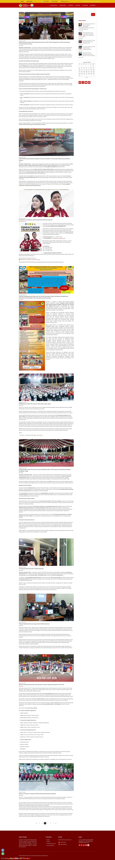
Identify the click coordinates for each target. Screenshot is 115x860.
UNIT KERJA (70, 5)
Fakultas (78, 5)
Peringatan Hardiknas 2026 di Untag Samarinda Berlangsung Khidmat (89, 48)
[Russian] (22, 858)
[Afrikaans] (2, 858)
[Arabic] (3, 858)
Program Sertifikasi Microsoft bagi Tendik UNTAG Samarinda (34, 624)
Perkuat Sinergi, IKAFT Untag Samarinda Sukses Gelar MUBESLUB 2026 (89, 42)
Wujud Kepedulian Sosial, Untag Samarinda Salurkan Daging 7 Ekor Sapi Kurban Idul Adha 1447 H (86, 34)
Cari (93, 14)
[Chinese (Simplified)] (5, 858)
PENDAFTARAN (63, 5)
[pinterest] (89, 82)
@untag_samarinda (36, 259)
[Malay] (19, 858)
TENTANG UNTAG (53, 5)
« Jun (86, 77)
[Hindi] (10, 858)
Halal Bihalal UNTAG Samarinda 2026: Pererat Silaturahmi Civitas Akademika (89, 54)
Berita (20, 45)
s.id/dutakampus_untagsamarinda (58, 238)
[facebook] (83, 82)
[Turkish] (26, 858)
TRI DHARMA (85, 5)
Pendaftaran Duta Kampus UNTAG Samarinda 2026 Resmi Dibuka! (35, 219)
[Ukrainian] (28, 858)
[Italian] (14, 858)
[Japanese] (16, 858)
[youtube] (86, 82)
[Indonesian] (12, 858)
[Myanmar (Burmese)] (21, 858)
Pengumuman (23, 221)
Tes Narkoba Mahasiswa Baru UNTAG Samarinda (31, 568)
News (22, 45)
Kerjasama (92, 5)
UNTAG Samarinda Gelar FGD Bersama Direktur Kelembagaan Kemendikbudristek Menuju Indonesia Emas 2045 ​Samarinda (87, 26)
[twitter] (80, 82)
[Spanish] (24, 858)
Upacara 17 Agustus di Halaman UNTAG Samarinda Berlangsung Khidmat (37, 793)
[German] (9, 858)
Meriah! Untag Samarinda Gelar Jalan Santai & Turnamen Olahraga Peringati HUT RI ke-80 (41, 684)
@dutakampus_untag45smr (25, 259)
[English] (7, 858)
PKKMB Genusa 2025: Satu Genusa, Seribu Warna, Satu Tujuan (35, 403)
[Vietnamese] (29, 858)
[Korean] (17, 858)
